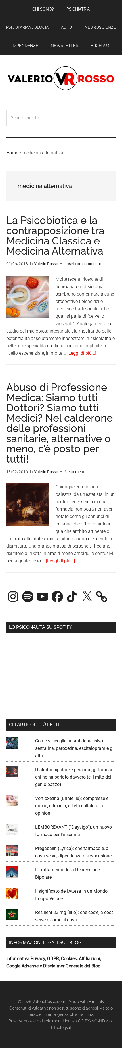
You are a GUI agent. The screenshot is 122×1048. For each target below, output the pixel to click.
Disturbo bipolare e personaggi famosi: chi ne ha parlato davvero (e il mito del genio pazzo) (74, 777)
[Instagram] (13, 596)
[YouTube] (42, 596)
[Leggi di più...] (81, 353)
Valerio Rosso (61, 79)
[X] (87, 596)
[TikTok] (72, 596)
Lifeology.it (61, 1027)
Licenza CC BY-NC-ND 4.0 (87, 1021)
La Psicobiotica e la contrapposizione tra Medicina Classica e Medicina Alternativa (55, 235)
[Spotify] (28, 596)
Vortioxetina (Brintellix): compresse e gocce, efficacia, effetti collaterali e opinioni (71, 806)
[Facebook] (57, 596)
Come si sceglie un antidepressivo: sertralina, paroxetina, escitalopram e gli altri (75, 748)
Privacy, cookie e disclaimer (34, 1021)
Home (12, 153)
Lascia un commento (82, 263)
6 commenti (74, 471)
